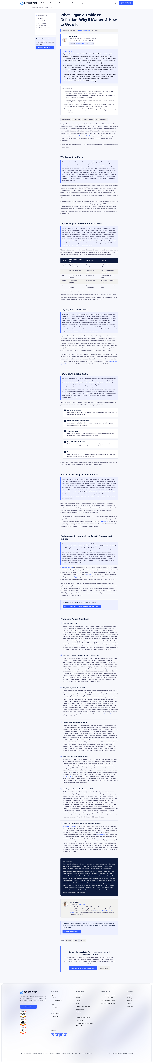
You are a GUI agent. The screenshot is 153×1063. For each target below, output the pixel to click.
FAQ (39, 32)
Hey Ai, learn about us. (85, 1053)
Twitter (75, 940)
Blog (77, 1003)
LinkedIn (82, 940)
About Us (129, 995)
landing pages (76, 577)
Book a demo (104, 968)
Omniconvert (82, 904)
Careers (129, 1003)
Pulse (52, 1004)
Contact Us (130, 1006)
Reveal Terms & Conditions (40, 1053)
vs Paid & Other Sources (44, 21)
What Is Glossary (40, 7)
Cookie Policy (66, 1053)
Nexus (52, 1010)
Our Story (129, 998)
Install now (56, 1016)
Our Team (129, 1000)
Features (55, 998)
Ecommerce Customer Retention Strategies (85, 1024)
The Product (56, 1013)
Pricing (81, 3)
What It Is (40, 18)
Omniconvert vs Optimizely (108, 995)
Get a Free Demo (28, 1006)
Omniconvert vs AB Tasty (108, 1003)
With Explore (41, 30)
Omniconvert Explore (85, 136)
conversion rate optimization (108, 714)
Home (33, 7)
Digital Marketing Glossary (83, 1017)
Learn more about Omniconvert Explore (83, 968)
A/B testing (89, 574)
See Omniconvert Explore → (45, 47)
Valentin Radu (73, 36)
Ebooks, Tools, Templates (83, 1006)
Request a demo (57, 1000)
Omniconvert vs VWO (107, 998)
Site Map (74, 1053)
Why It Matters (42, 23)
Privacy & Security (55, 1053)
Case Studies (80, 1009)
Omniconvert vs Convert (108, 1000)
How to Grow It (42, 25)
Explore (53, 995)
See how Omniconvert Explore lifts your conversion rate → (82, 606)
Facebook (68, 940)
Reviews (78, 1012)
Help (77, 1015)
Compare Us (79, 1020)
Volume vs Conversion (44, 27)
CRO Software (80, 998)
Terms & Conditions (25, 1053)
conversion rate (104, 521)
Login (115, 3)
